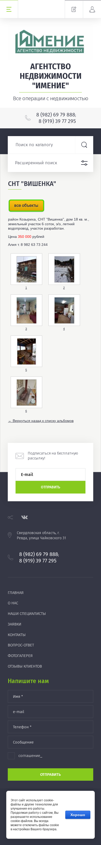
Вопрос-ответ (21, 645)
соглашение (29, 755)
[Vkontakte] (24, 517)
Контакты (17, 634)
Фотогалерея (20, 655)
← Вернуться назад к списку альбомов (41, 421)
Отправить (50, 487)
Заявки (14, 624)
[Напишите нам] (74, 9)
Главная (16, 592)
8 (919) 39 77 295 (57, 121)
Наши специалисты (27, 613)
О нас (13, 603)
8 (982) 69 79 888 (55, 115)
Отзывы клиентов (25, 666)
